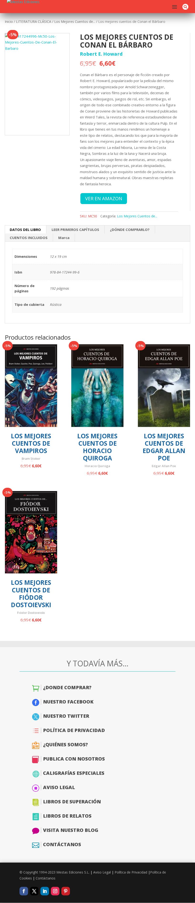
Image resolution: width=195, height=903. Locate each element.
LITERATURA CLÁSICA (33, 21)
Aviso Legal (102, 872)
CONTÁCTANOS (62, 844)
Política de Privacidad (131, 872)
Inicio (9, 21)
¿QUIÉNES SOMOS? (65, 744)
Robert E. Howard (101, 54)
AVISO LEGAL (59, 787)
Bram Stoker (31, 458)
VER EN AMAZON (103, 198)
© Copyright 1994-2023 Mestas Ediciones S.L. (54, 872)
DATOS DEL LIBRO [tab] (25, 229)
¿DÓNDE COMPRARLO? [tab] (130, 229)
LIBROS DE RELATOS (67, 816)
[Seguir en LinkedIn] (44, 891)
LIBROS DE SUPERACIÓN (72, 801)
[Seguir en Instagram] (55, 891)
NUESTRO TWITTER (66, 716)
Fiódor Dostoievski (31, 612)
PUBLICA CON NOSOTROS (74, 759)
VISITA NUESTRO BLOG (70, 830)
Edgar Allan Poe (164, 466)
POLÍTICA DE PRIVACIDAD (74, 730)
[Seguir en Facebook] (24, 891)
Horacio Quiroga (97, 466)
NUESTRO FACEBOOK (68, 701)
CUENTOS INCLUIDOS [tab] (29, 237)
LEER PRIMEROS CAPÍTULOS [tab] (75, 229)
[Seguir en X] (34, 891)
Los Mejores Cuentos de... (74, 21)
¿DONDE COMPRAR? (67, 687)
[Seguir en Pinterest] (65, 891)
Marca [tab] (63, 237)
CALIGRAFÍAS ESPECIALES (73, 773)
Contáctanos (45, 878)
